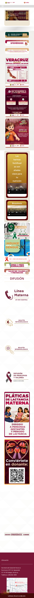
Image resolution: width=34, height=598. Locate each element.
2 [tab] (10, 17)
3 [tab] (12, 17)
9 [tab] (24, 17)
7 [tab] (20, 17)
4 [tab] (14, 17)
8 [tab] (22, 17)
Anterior (7, 15)
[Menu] (2, 6)
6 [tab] (18, 17)
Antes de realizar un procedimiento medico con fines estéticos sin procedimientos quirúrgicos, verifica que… (17, 12)
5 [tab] (16, 17)
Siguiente (27, 15)
